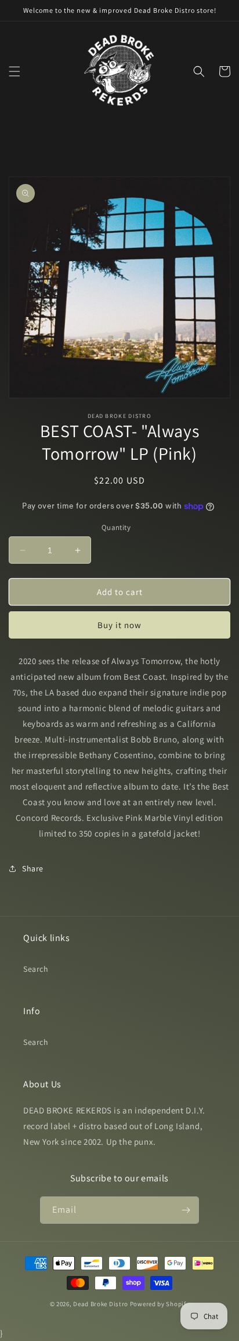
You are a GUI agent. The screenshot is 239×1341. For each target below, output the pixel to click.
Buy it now (119, 624)
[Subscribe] (185, 1210)
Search (36, 969)
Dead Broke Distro (100, 1304)
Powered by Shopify (160, 1304)
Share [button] (33, 868)
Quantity (116, 527)
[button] (14, 71)
